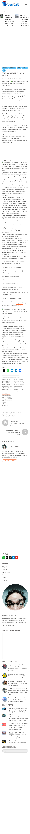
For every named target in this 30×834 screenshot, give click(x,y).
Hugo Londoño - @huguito (9, 617)
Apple (19, 69)
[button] (4, 11)
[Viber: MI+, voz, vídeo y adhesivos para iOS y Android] (8, 402)
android (5, 69)
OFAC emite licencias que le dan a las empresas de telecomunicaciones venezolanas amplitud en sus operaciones (18, 719)
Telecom (4, 571)
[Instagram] (7, 559)
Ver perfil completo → (8, 627)
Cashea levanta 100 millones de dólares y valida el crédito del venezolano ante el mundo (17, 678)
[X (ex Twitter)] (10, 559)
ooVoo (11, 417)
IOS (5, 417)
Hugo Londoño (17, 80)
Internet (4, 577)
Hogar (4, 579)
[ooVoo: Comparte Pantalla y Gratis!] (20, 387)
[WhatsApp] (3, 559)
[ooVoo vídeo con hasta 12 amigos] (8, 387)
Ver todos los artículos (10, 462)
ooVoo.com (19, 306)
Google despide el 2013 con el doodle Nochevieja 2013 (17, 425)
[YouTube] (16, 559)
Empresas (5, 582)
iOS (4, 72)
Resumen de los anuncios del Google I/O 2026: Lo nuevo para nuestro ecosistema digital (17, 701)
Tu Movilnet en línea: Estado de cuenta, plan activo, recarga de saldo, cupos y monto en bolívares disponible (18, 728)
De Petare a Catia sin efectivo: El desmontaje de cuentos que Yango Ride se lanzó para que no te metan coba (18, 693)
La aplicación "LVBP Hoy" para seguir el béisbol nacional (13, 434)
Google (24, 69)
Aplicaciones (12, 69)
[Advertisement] (15, 51)
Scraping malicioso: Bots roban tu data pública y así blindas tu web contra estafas (9, 20)
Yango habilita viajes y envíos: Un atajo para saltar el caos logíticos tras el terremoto (17, 685)
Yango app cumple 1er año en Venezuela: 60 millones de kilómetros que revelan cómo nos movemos (25, 21)
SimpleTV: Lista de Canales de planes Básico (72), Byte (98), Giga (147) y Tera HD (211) (18, 712)
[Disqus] (15, 489)
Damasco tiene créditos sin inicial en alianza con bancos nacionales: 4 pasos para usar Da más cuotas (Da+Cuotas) (18, 737)
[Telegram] (13, 559)
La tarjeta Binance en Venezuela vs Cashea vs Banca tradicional (18, 743)
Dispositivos (5, 569)
